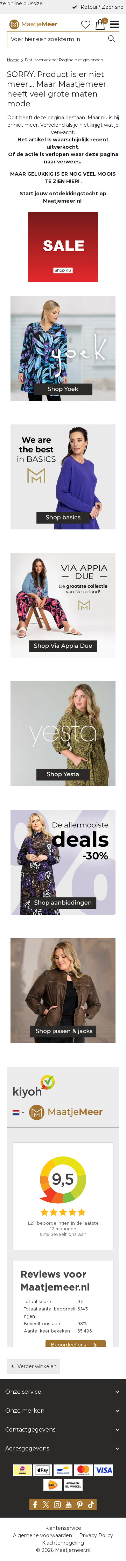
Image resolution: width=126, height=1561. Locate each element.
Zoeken (112, 39)
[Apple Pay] (42, 1470)
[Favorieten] (85, 24)
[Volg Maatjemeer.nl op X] (46, 1504)
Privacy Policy (96, 1535)
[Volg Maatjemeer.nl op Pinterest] (79, 1504)
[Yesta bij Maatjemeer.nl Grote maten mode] (62, 735)
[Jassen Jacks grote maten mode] (62, 992)
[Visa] (103, 1470)
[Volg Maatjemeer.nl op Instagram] (57, 1504)
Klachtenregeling (63, 1543)
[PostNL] (52, 1485)
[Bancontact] (63, 1470)
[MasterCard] (83, 1470)
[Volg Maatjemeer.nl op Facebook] (35, 1504)
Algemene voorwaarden (42, 1535)
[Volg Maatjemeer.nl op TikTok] (91, 1504)
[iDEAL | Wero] (22, 1470)
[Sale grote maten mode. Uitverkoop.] (62, 863)
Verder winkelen (37, 1366)
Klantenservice (63, 1528)
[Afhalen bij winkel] (73, 1485)
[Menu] (114, 24)
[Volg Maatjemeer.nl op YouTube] (68, 1504)
